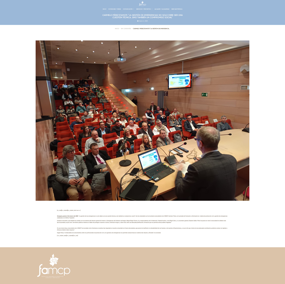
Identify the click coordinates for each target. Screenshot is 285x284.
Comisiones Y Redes (114, 9)
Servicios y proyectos (143, 9)
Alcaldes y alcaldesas (162, 9)
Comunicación (127, 9)
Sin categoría (126, 28)
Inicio (104, 9)
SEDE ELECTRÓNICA (176, 9)
